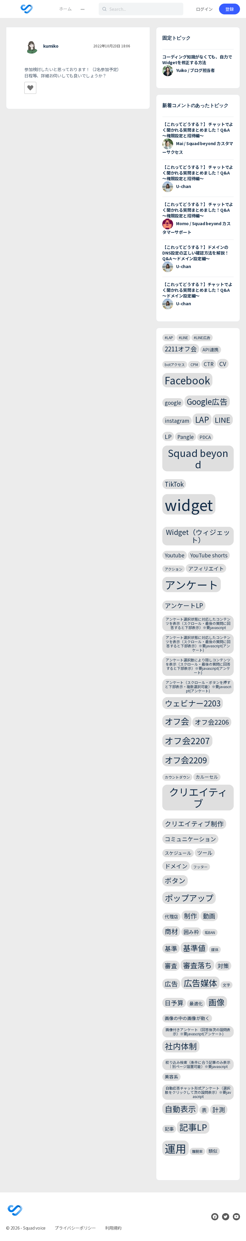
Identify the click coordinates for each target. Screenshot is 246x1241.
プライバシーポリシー (75, 1228)
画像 (216, 1002)
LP (168, 436)
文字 (226, 984)
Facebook (187, 380)
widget (189, 504)
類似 (213, 1151)
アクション (173, 568)
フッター (200, 866)
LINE (222, 419)
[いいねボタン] (30, 87)
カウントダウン (177, 777)
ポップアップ (189, 898)
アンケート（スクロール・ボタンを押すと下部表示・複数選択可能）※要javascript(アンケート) (198, 686)
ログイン (204, 9)
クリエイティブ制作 (194, 823)
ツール (204, 852)
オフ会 (177, 721)
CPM (194, 364)
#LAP (169, 337)
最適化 (196, 1003)
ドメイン (176, 866)
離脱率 (197, 1151)
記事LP (193, 1127)
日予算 (174, 1002)
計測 (218, 1109)
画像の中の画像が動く (187, 1018)
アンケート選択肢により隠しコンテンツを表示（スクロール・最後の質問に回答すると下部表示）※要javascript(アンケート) (198, 666)
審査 (171, 965)
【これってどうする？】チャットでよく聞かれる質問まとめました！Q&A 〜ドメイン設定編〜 (197, 290)
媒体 (214, 949)
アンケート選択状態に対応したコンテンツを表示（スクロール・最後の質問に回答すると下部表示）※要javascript (198, 623)
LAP (202, 419)
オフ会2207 (187, 740)
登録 (229, 9)
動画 (209, 915)
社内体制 (181, 1046)
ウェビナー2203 (192, 703)
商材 (171, 931)
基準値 (194, 947)
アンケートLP (184, 605)
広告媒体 (200, 983)
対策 (223, 966)
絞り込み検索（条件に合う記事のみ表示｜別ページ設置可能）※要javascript (198, 1064)
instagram (177, 420)
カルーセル (207, 777)
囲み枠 (191, 931)
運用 (175, 1148)
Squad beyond (198, 458)
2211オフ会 (181, 348)
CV (222, 363)
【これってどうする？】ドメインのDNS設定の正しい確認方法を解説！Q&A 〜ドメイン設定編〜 (195, 252)
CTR (209, 364)
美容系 (171, 1076)
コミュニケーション (190, 839)
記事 (169, 1129)
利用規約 (113, 1228)
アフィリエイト (206, 568)
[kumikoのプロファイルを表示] (31, 46)
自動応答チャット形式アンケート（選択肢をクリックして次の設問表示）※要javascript (198, 1092)
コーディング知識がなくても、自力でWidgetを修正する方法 (197, 59)
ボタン (175, 880)
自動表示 (180, 1108)
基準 (171, 948)
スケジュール (178, 853)
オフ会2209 (186, 760)
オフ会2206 (212, 721)
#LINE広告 (202, 337)
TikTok (174, 483)
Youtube (174, 555)
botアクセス (175, 364)
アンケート (191, 584)
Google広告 (207, 401)
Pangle (185, 436)
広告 (171, 983)
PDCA (205, 437)
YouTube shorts (208, 555)
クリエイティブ (198, 797)
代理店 (171, 916)
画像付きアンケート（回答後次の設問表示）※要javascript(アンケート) (198, 1031)
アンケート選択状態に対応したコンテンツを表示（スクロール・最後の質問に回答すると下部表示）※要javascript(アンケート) (198, 643)
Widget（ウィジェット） (198, 536)
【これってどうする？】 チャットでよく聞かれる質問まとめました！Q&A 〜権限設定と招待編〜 (197, 130)
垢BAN (210, 932)
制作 (190, 915)
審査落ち (197, 965)
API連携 (210, 349)
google (173, 402)
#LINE (183, 337)
